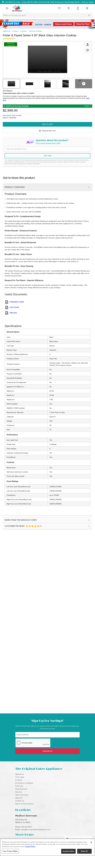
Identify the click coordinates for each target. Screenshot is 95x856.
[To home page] (17, 8)
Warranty (13, 313)
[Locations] (68, 8)
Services (18, 792)
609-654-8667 (26, 827)
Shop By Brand (21, 789)
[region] (47, 847)
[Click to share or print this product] (87, 44)
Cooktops (23, 31)
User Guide (14, 307)
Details (87, 106)
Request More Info (49, 131)
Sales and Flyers (21, 795)
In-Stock (18, 780)
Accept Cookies (68, 851)
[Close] (91, 842)
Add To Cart (47, 124)
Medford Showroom (26, 815)
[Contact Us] (78, 8)
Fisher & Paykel (17, 115)
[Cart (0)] (87, 8)
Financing (19, 786)
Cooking (15, 31)
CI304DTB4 (12, 118)
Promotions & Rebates (24, 783)
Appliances (6, 31)
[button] (7, 8)
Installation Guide (17, 302)
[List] (59, 8)
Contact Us (19, 801)
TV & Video (19, 777)
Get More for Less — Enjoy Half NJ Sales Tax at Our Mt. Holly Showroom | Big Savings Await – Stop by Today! (49, 2)
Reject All (84, 851)
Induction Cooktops (35, 31)
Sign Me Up (47, 751)
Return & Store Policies (24, 804)
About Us (19, 798)
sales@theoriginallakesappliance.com (35, 830)
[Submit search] (89, 15)
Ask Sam (47, 156)
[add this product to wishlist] (87, 50)
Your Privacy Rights (10, 851)
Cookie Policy (30, 846)
